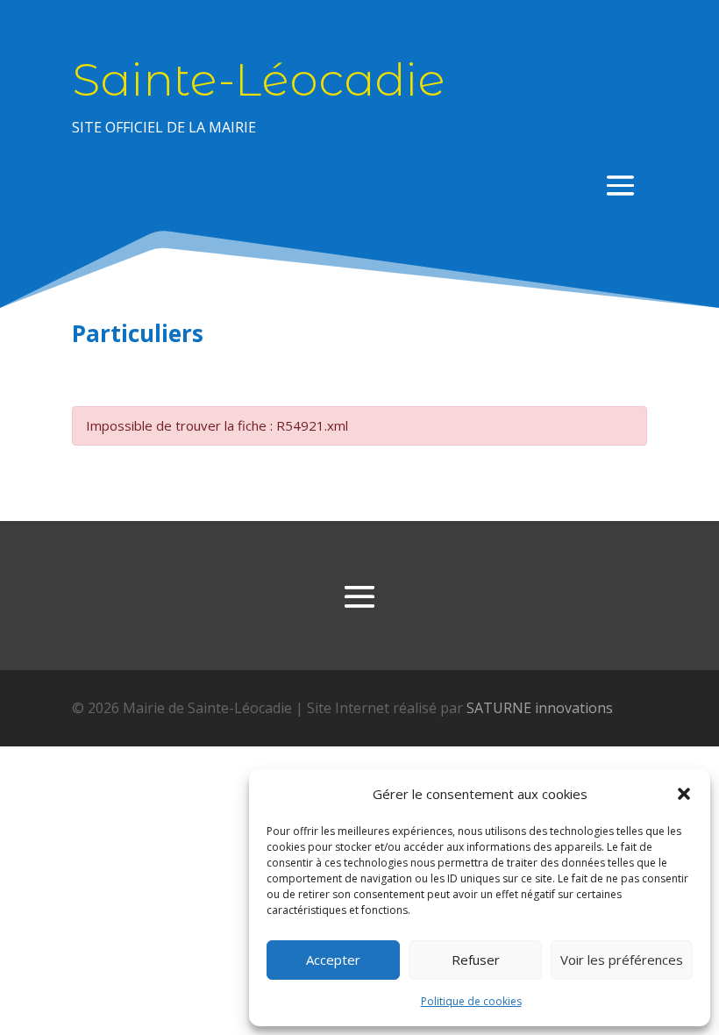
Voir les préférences (621, 959)
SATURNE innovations (539, 707)
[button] (684, 794)
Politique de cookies (471, 1001)
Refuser (476, 959)
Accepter (333, 959)
